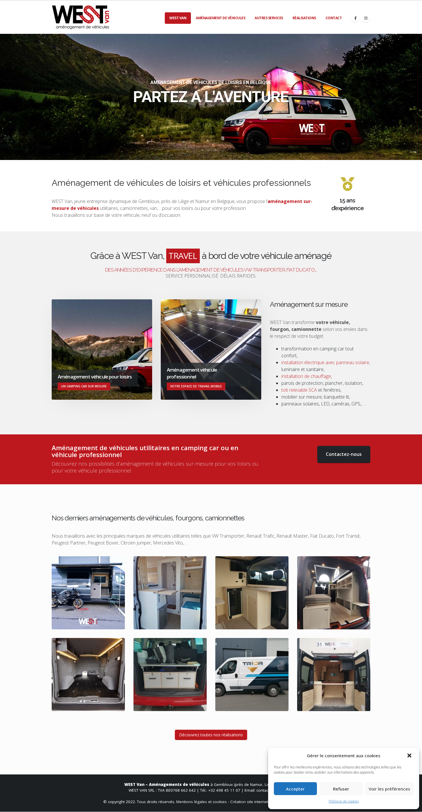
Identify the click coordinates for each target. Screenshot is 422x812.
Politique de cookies (344, 801)
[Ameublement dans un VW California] (170, 674)
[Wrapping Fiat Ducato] (252, 674)
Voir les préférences (389, 789)
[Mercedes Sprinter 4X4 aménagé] (88, 592)
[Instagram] (365, 18)
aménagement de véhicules (152, 463)
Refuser (341, 789)
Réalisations (304, 17)
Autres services (269, 17)
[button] (409, 755)
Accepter (295, 789)
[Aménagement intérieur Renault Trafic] (88, 674)
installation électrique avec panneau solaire (325, 362)
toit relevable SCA (299, 390)
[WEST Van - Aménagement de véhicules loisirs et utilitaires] (80, 17)
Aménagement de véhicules (220, 17)
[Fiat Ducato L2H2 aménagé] (170, 592)
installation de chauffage (306, 376)
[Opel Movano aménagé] (252, 592)
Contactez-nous (344, 454)
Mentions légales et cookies (201, 801)
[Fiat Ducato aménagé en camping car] (333, 674)
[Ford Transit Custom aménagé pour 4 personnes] (333, 592)
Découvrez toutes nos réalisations (211, 734)
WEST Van (177, 17)
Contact (334, 17)
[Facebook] (355, 18)
